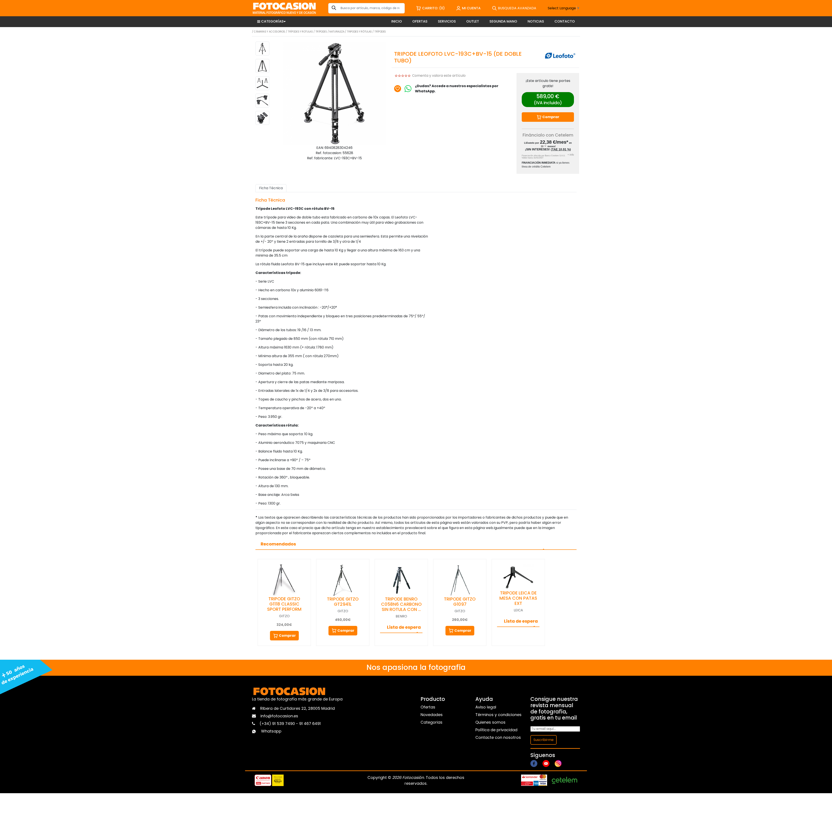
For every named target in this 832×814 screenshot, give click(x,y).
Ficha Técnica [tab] (271, 188)
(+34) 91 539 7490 (278, 723)
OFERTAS (419, 21)
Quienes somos (490, 722)
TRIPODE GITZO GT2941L (343, 601)
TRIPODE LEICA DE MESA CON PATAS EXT (518, 598)
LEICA (518, 610)
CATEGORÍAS (272, 21)
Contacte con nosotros (498, 737)
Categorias (431, 722)
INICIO (396, 21)
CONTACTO (564, 21)
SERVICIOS (447, 21)
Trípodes (321, 31)
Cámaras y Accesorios (269, 31)
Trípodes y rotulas (300, 31)
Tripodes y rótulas (359, 31)
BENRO (401, 616)
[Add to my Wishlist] (397, 88)
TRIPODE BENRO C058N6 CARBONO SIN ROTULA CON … (401, 604)
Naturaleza (336, 31)
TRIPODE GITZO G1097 (460, 601)
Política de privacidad (496, 730)
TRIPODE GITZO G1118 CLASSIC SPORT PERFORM (284, 604)
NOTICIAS (536, 21)
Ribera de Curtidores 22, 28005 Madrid (297, 708)
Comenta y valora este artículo (439, 75)
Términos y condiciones (498, 714)
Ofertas (428, 707)
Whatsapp (271, 731)
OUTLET (472, 21)
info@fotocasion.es (279, 716)
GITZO (284, 616)
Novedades (432, 714)
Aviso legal (485, 707)
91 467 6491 (310, 723)
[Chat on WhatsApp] (408, 88)
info (570, 154)
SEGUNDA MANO (503, 21)
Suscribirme (543, 739)
